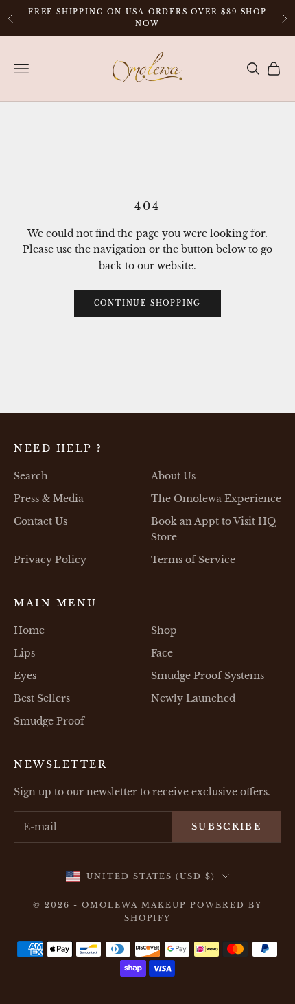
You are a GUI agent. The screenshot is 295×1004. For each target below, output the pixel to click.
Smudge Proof (49, 721)
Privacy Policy (50, 560)
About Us (173, 476)
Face (162, 653)
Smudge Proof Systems (207, 676)
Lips (24, 653)
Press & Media (49, 498)
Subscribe (226, 826)
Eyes (25, 676)
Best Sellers (42, 698)
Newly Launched (193, 698)
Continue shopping (148, 303)
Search (31, 476)
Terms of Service (193, 560)
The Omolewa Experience (216, 498)
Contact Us (40, 521)
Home (29, 630)
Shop (164, 630)
